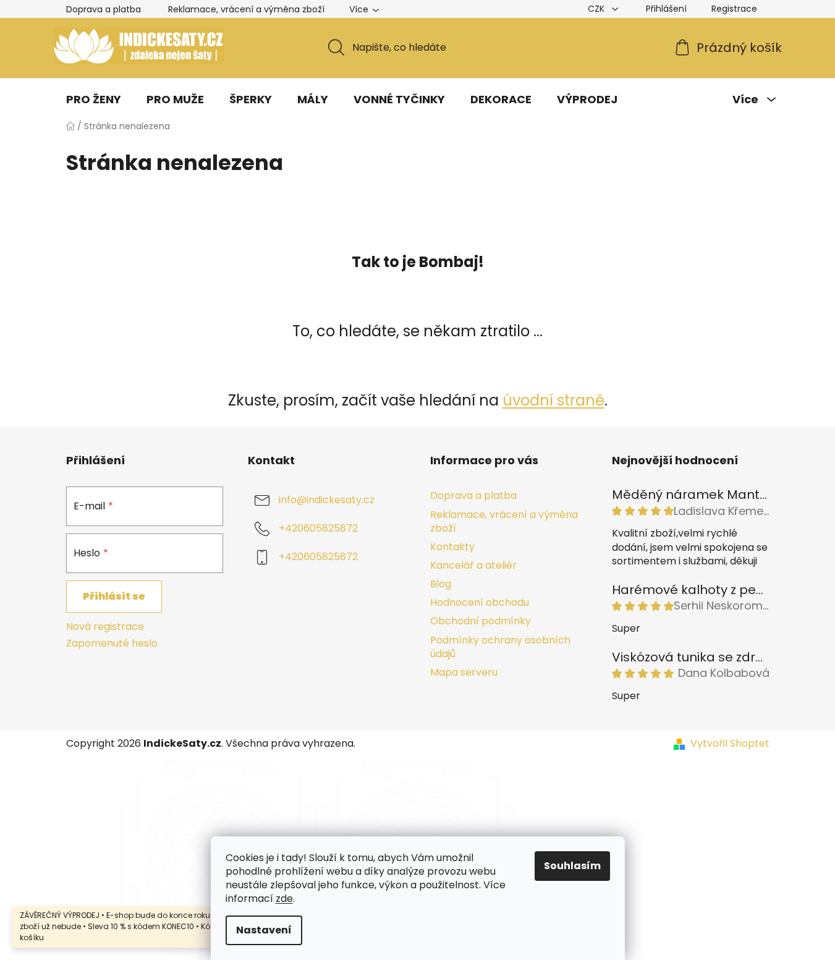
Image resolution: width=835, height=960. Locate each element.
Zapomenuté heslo (112, 643)
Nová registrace (105, 627)
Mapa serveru (464, 672)
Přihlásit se (114, 596)
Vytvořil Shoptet (729, 743)
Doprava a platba (103, 9)
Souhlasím (572, 866)
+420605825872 (318, 529)
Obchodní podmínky (480, 621)
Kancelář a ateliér (473, 565)
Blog (440, 584)
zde (284, 898)
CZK (597, 8)
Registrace (734, 8)
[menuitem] (94, 100)
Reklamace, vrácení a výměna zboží (246, 9)
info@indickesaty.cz (327, 500)
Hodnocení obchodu (479, 602)
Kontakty (452, 547)
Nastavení (264, 930)
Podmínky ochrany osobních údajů (500, 647)
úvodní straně (553, 400)
